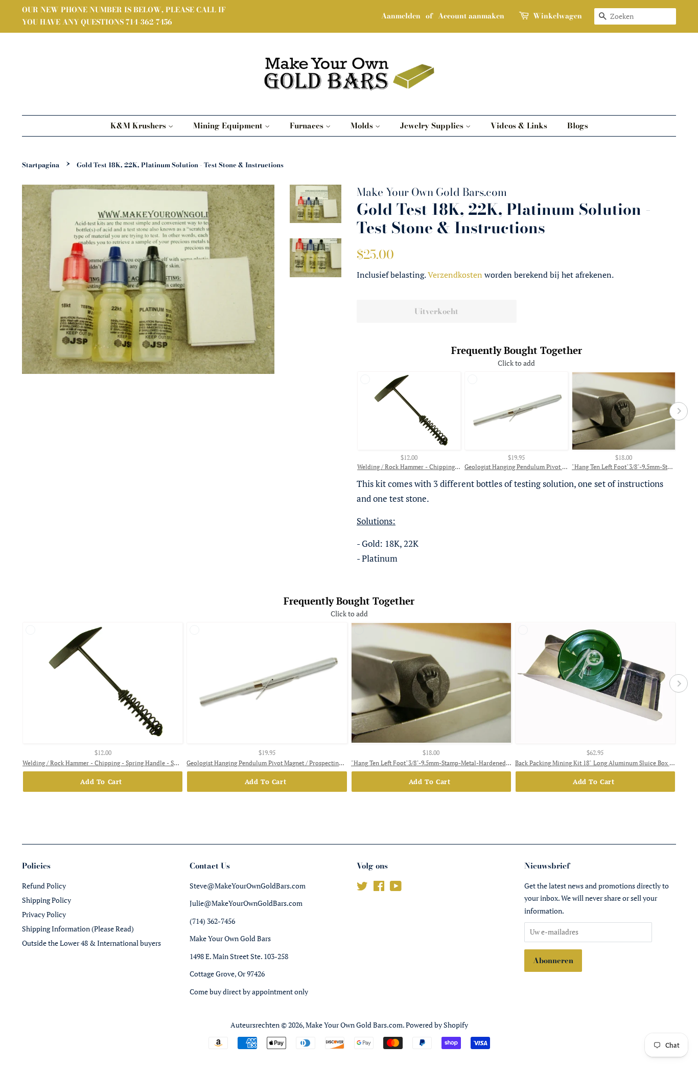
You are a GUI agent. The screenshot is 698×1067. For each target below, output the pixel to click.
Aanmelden (401, 15)
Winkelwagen (557, 15)
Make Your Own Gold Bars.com (354, 1025)
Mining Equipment (229, 125)
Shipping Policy (46, 900)
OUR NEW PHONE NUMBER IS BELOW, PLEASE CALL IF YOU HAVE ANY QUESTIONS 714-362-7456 (124, 16)
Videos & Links (519, 125)
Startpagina (40, 165)
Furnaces (307, 125)
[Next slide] (678, 411)
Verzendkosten (455, 274)
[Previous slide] (354, 411)
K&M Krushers (139, 125)
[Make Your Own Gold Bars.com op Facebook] (379, 888)
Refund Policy (44, 886)
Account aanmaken (471, 15)
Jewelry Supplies (433, 125)
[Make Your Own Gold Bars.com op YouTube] (396, 888)
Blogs (577, 125)
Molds (363, 125)
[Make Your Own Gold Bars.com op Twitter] (362, 888)
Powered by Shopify (437, 1025)
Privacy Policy (44, 914)
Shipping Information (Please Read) (78, 928)
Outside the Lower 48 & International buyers (91, 943)
